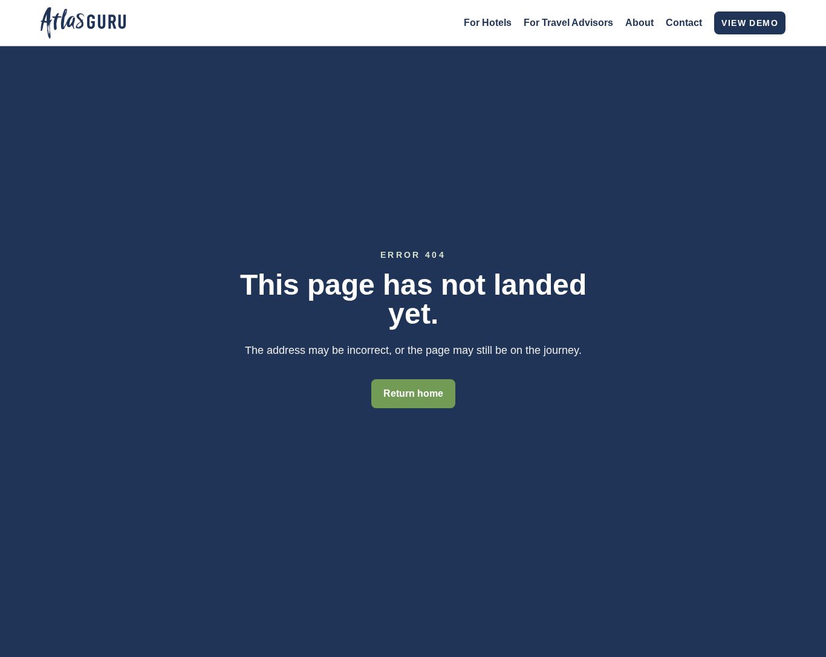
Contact (684, 23)
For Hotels (488, 23)
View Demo (749, 23)
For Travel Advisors (568, 23)
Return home (413, 393)
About (639, 23)
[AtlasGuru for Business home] (83, 23)
